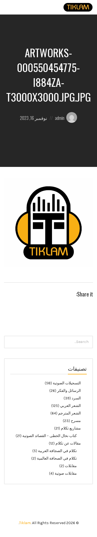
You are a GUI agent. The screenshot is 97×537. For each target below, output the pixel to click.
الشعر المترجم (69, 413)
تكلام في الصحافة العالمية (57, 458)
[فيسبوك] (38, 510)
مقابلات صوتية (66, 473)
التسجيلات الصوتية (67, 383)
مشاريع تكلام (71, 428)
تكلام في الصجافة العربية (57, 451)
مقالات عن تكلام (68, 443)
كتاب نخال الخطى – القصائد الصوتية (49, 436)
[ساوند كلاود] (59, 510)
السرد (76, 398)
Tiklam (25, 523)
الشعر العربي (70, 405)
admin (59, 117)
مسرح (76, 420)
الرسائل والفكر (69, 390)
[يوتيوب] (48, 510)
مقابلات (71, 466)
